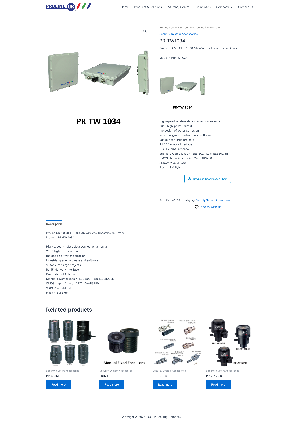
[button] (230, 7)
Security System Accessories (186, 27)
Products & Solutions (148, 7)
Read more (58, 384)
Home (125, 7)
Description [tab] (54, 224)
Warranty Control (178, 7)
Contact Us (245, 7)
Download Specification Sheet (210, 178)
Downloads (203, 7)
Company (222, 7)
